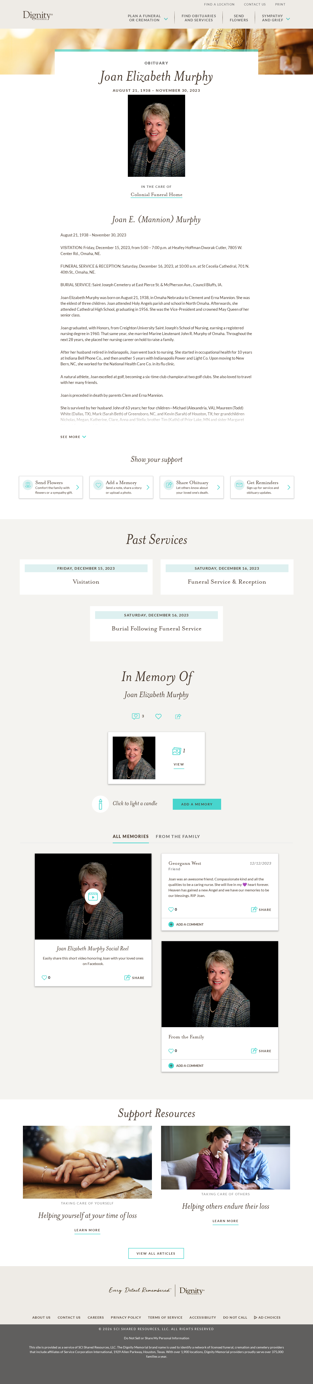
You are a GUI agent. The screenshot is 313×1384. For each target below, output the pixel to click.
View (179, 764)
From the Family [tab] (178, 836)
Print (280, 4)
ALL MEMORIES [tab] (131, 836)
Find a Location (219, 4)
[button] (148, 18)
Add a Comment (189, 924)
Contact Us (255, 4)
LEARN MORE (87, 1230)
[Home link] (38, 15)
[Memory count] (136, 715)
